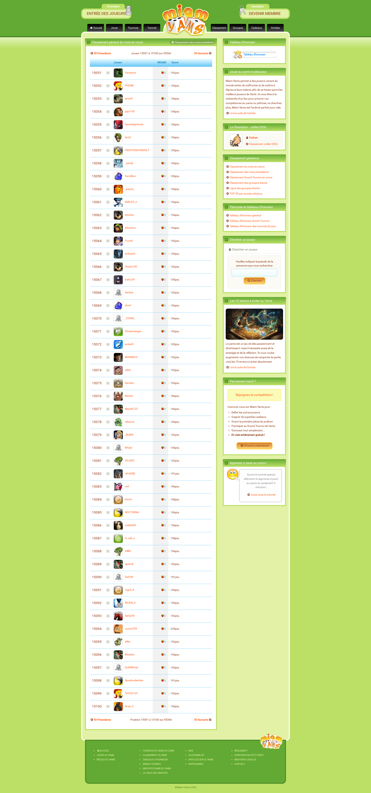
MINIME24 (131, 357)
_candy (128, 163)
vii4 (126, 486)
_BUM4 (128, 434)
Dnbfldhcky (131, 667)
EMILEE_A (130, 202)
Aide (190, 750)
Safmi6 (128, 577)
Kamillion (130, 176)
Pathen (253, 137)
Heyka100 (130, 266)
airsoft (128, 98)
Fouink (128, 240)
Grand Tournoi (152, 764)
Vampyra (130, 72)
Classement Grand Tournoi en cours (251, 177)
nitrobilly (129, 473)
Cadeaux (256, 28)
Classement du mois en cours (247, 166)
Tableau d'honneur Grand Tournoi (249, 221)
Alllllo (127, 551)
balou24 (129, 279)
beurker (129, 215)
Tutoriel (151, 28)
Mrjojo (128, 447)
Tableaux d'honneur (155, 759)
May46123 (131, 408)
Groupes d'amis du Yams (157, 768)
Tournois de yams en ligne (158, 750)
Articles (275, 28)
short (127, 305)
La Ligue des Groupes (155, 773)
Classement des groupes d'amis (248, 182)
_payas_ (129, 189)
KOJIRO (129, 460)
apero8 (128, 564)
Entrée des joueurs (106, 13)
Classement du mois (155, 755)
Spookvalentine (133, 680)
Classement (219, 28)
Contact (239, 764)
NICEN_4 (129, 602)
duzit (127, 137)
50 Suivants (201, 53)
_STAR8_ (129, 318)
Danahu (129, 383)
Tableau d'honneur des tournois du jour (253, 226)
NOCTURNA (131, 512)
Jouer (114, 28)
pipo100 (129, 111)
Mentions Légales (245, 759)
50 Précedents (102, 53)
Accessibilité (196, 755)
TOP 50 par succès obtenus (246, 193)
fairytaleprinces (133, 124)
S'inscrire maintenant (256, 445)
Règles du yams (106, 759)
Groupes (238, 28)
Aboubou (130, 227)
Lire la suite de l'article (242, 113)
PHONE (129, 85)
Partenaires (195, 764)
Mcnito (128, 396)
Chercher (256, 280)
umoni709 (130, 628)
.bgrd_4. (129, 590)
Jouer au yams (105, 755)
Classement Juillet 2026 (263, 144)
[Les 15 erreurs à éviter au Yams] (254, 324)
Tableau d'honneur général (245, 215)
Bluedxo (129, 654)
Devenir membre (265, 13)
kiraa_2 (129, 706)
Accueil (97, 28)
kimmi (128, 499)
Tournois (133, 28)
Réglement (241, 750)
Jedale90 (130, 525)
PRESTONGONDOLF (136, 150)
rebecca (129, 421)
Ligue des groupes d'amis (245, 188)
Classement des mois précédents (194, 42)
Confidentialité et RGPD (249, 755)
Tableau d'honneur (254, 54)
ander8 (128, 344)
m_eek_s (129, 538)
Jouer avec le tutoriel (263, 494)
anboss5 (129, 253)
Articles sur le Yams (200, 759)
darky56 (129, 615)
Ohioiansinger (132, 331)
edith (127, 370)
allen (127, 641)
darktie (128, 292)
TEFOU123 (131, 693)
